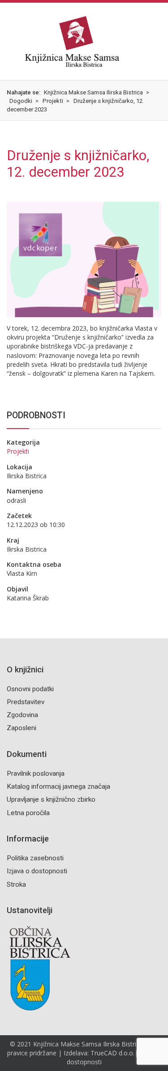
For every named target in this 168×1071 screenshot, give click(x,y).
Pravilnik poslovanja (36, 773)
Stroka (16, 884)
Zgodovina (22, 715)
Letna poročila (28, 813)
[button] (7, 41)
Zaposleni (21, 728)
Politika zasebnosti (35, 858)
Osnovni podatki (30, 689)
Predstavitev (25, 702)
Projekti (18, 451)
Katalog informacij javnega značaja (58, 786)
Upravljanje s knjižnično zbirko (51, 799)
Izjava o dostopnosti (37, 871)
